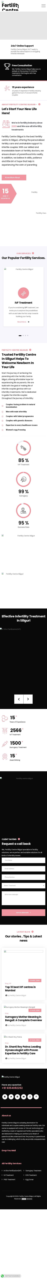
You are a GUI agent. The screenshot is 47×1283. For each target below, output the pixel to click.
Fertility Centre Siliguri (26, 1196)
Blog (6, 983)
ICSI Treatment (31, 1175)
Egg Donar (29, 1179)
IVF (26, 307)
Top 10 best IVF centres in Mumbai (20, 988)
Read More (21, 322)
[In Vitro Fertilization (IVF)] (43, 683)
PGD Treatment (9, 1179)
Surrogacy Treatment (33, 1171)
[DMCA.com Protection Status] (27, 1199)
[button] (20, 335)
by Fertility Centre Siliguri (16, 995)
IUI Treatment (9, 1175)
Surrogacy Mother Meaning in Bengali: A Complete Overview (23, 1018)
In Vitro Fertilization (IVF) (23, 658)
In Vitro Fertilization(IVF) (23, 655)
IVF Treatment (23, 303)
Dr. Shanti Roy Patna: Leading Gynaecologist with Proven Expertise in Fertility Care (23, 1050)
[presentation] (18, 699)
